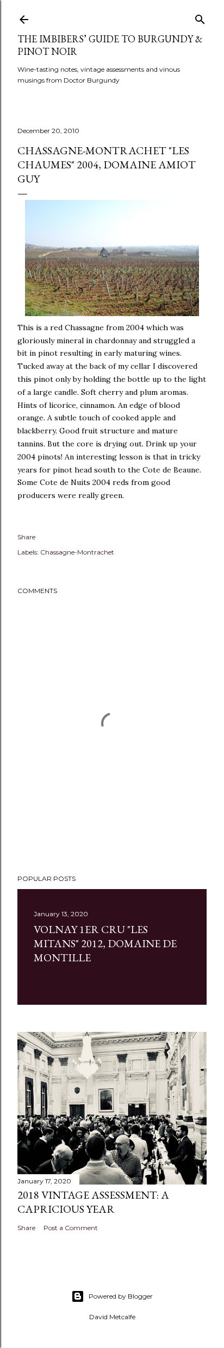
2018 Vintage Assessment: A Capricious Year (93, 1202)
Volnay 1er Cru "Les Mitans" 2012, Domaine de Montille (105, 943)
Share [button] (26, 537)
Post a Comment (70, 1228)
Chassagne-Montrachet (77, 552)
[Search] (200, 17)
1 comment (77, 976)
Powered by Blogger (121, 1296)
